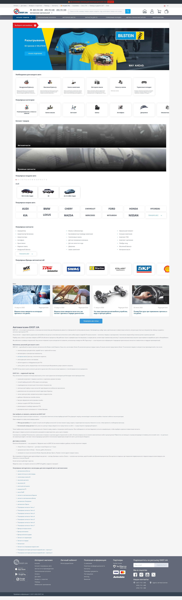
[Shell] (167, 269)
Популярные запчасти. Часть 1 (26, 507)
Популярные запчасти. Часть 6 (26, 522)
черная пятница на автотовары (26, 474)
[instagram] (141, 575)
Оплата (16, 6)
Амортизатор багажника (25, 234)
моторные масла (22, 356)
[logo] (21, 11)
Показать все (153, 215)
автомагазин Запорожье (24, 501)
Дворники (71, 246)
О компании (88, 563)
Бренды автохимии (23, 531)
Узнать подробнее (35, 53)
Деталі (110, 2)
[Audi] (26, 209)
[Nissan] (134, 215)
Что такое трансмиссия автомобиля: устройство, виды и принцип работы (110, 312)
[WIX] (26, 269)
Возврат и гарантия (35, 6)
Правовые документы (91, 571)
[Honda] (134, 209)
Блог (107, 6)
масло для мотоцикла (24, 486)
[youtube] (147, 575)
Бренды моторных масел (24, 528)
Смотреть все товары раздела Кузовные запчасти (34, 169)
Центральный (40, 13)
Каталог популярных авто (43, 566)
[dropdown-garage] (145, 11)
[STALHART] (120, 269)
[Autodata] (119, 577)
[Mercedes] (91, 215)
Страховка (75, 6)
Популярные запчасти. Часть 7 (26, 525)
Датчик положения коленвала (78, 240)
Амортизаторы (22, 237)
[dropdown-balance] (166, 11)
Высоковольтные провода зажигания (80, 234)
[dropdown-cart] (159, 11)
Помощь (47, 6)
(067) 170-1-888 (141, 583)
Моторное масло (124, 249)
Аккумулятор (22, 231)
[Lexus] (47, 215)
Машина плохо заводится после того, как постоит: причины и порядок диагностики (69, 312)
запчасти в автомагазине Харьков (27, 495)
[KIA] (26, 215)
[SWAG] (73, 269)
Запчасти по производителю (44, 569)
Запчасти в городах (23, 540)
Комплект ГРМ (124, 237)
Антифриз (21, 240)
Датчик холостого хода (75, 243)
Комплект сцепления (126, 240)
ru (164, 5)
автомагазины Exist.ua (24, 471)
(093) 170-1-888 (141, 588)
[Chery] (69, 209)
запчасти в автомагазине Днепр (27, 498)
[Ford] (112, 209)
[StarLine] (97, 269)
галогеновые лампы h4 (24, 477)
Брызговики (21, 243)
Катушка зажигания (125, 234)
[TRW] (50, 269)
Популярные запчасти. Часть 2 (26, 510)
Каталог (37, 563)
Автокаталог (21, 543)
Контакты (55, 6)
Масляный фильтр (125, 246)
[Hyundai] (156, 209)
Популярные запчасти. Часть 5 (26, 519)
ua (167, 5)
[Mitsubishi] (112, 215)
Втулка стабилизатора (75, 231)
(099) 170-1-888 (141, 585)
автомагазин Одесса (23, 504)
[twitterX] (153, 575)
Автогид (86, 576)
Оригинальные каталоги (43, 571)
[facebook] (135, 575)
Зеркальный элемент (126, 231)
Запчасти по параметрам (25, 537)
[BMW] (47, 209)
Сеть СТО (84, 6)
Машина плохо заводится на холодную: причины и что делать (28, 312)
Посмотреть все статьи (91, 321)
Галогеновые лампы (75, 237)
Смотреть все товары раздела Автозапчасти (32, 145)
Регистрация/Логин (67, 563)
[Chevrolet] (91, 209)
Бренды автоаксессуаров (24, 534)
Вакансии (87, 579)
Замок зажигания (74, 249)
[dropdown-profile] (152, 11)
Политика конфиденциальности (94, 566)
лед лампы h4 (21, 483)
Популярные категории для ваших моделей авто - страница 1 (35, 550)
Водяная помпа (23, 246)
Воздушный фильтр (24, 249)
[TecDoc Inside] (119, 566)
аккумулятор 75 (22, 489)
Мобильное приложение (43, 584)
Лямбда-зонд (123, 243)
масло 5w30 (21, 492)
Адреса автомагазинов (160, 583)
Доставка (24, 6)
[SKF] (144, 269)
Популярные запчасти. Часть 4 (26, 516)
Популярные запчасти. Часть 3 (26, 513)
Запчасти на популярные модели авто (28, 546)
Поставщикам (88, 574)
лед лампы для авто (23, 480)
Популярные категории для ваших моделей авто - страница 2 (35, 553)
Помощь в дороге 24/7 (96, 6)
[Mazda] (69, 215)
